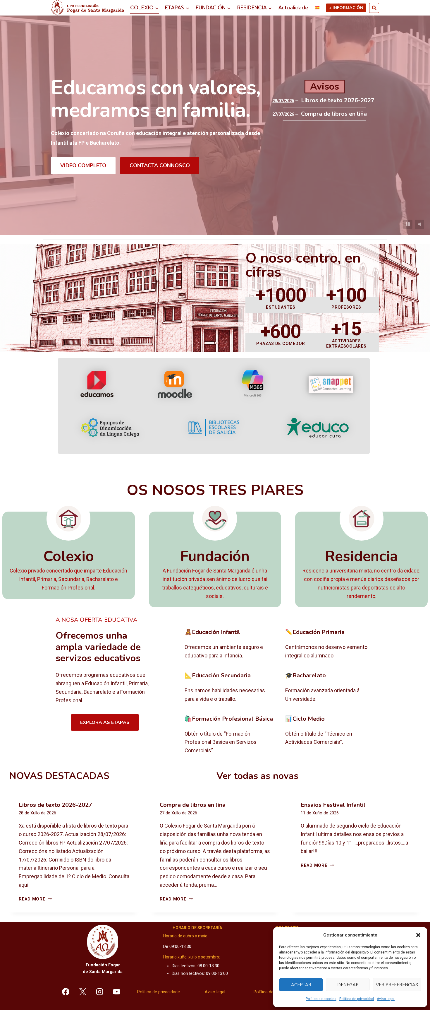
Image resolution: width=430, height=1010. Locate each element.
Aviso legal (386, 999)
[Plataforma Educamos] (97, 384)
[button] (418, 935)
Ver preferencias (397, 985)
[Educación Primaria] (331, 644)
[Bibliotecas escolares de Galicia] (214, 428)
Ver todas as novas (257, 776)
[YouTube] (116, 991)
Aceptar (301, 985)
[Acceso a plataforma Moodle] (174, 384)
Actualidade (293, 8)
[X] (82, 991)
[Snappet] (331, 384)
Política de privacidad (356, 999)
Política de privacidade (158, 992)
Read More (35, 899)
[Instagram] (99, 991)
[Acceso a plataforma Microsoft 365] (252, 384)
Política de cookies (321, 999)
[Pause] (407, 224)
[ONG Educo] (318, 428)
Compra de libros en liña (334, 114)
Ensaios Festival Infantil (333, 805)
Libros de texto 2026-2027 (337, 100)
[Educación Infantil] (230, 644)
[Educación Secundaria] (230, 687)
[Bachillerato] (331, 687)
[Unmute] (419, 224)
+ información (346, 8)
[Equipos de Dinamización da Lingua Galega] (110, 427)
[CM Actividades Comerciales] (331, 735)
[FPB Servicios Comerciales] (230, 735)
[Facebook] (66, 991)
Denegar (348, 985)
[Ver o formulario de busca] (374, 8)
